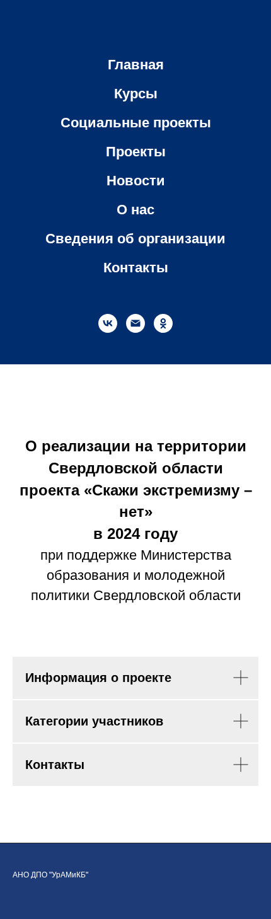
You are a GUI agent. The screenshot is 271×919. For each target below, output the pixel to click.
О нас (135, 209)
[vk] (107, 323)
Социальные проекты (136, 122)
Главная (136, 64)
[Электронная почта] (135, 323)
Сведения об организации (135, 238)
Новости (136, 180)
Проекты (136, 151)
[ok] (163, 323)
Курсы (136, 93)
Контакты (135, 267)
